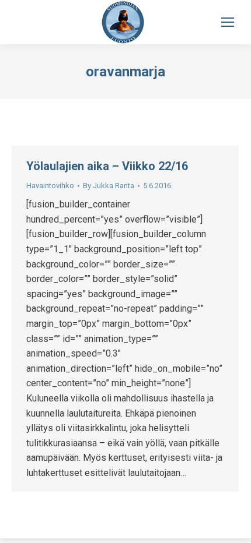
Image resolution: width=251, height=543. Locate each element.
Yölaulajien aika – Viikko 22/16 (107, 166)
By (108, 185)
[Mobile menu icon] (227, 22)
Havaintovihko (50, 185)
